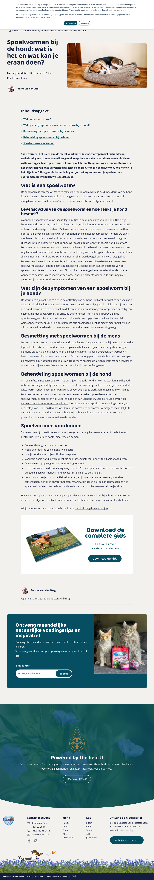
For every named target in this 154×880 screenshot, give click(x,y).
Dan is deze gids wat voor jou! (91, 508)
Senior (66, 830)
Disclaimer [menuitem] (38, 876)
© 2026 (17, 876)
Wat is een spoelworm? (37, 119)
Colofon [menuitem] (49, 876)
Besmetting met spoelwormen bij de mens (48, 131)
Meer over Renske (77, 778)
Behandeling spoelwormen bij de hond (46, 137)
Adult (65, 826)
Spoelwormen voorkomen (38, 143)
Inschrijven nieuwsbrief (127, 840)
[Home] (9, 30)
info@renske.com (40, 834)
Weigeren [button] (84, 23)
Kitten (89, 822)
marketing (66, 876)
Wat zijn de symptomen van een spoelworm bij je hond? (56, 125)
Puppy (66, 822)
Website (55, 876)
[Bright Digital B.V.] (74, 876)
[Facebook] (29, 841)
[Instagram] (36, 841)
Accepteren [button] (71, 23)
